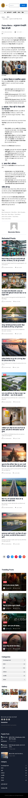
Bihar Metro (14, 212)
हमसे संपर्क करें (4, 784)
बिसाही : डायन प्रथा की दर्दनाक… (11, 626)
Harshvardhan (8, 301)
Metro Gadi (4, 214)
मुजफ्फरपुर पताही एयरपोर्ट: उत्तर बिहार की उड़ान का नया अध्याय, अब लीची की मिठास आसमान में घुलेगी (14, 535)
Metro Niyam (11, 214)
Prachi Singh (8, 367)
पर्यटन (19, 12)
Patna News (15, 216)
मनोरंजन (5, 622)
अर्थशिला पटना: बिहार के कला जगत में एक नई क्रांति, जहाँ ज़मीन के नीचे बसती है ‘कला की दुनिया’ (13, 429)
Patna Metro (17, 214)
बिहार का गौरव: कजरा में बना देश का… (16, 753)
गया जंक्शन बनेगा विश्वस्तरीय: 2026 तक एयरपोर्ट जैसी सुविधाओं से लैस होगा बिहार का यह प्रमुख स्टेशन (14, 293)
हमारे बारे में (9, 12)
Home (3, 17)
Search (23, 5)
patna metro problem (7, 216)
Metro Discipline (21, 212)
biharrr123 (9, 588)
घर (5, 12)
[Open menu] (7, 5)
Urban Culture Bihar (6, 218)
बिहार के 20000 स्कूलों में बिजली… (12, 605)
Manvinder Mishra (8, 32)
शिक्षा (23, 12)
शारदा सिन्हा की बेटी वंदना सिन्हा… (12, 646)
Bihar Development (6, 212)
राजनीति (14, 12)
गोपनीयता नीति (4, 788)
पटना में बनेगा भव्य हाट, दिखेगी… (11, 585)
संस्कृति (5, 582)
